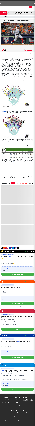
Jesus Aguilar (27, 161)
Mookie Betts (3, 111)
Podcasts (17, 403)
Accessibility (22, 412)
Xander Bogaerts (19, 54)
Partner (7, 412)
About (2, 412)
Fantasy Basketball (5, 402)
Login (31, 412)
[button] (34, 7)
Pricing (17, 399)
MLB (5, 16)
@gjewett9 (11, 49)
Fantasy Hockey (6, 403)
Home (2, 16)
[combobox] (13, 183)
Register (26, 412)
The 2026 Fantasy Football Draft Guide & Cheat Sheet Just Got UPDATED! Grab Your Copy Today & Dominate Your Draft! (20, 13)
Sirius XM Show (17, 405)
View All (31, 183)
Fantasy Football (6, 399)
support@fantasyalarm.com (28, 400)
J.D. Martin (10, 111)
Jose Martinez (20, 161)
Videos (17, 402)
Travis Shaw (15, 161)
